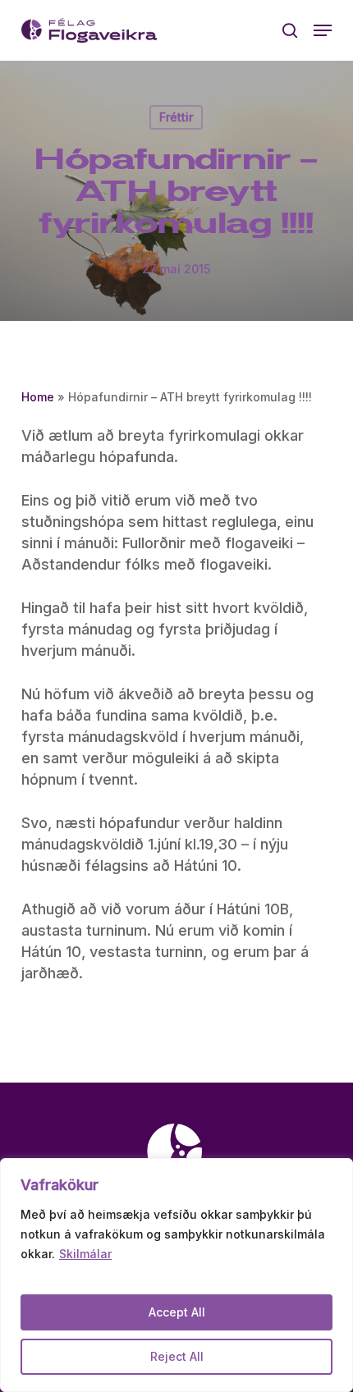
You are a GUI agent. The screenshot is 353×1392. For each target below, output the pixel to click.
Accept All (177, 1312)
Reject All (177, 1356)
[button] (323, 30)
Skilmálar (85, 1254)
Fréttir (176, 117)
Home (37, 397)
